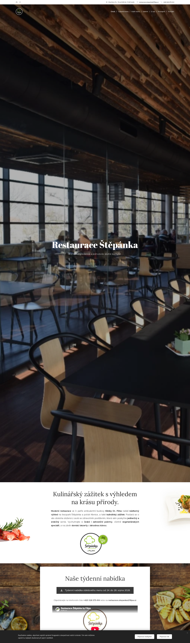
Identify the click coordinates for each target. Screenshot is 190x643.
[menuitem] (113, 11)
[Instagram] (20, 2)
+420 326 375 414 (168, 2)
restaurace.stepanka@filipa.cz (149, 2)
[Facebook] (16, 2)
